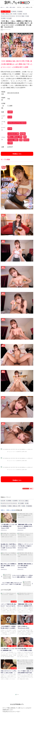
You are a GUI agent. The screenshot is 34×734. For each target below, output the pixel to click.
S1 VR (25, 13)
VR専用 (3, 18)
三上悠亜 (9, 18)
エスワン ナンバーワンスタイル (8, 16)
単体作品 (14, 11)
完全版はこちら (17, 154)
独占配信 (20, 11)
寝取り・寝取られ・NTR (7, 13)
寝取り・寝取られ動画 (5, 11)
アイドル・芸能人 (20, 16)
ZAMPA (20, 13)
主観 (28, 16)
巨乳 (15, 13)
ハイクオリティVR (13, 133)
